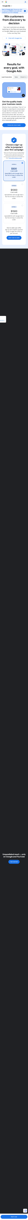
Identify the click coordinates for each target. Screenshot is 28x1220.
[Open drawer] (2, 2)
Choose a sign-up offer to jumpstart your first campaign (14, 147)
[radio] (14, 171)
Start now (14, 1217)
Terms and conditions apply (15, 158)
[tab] (6, 77)
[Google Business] (6, 2)
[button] (23, 53)
